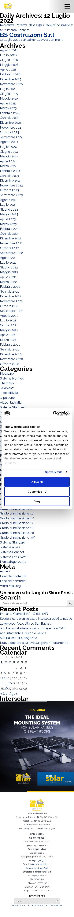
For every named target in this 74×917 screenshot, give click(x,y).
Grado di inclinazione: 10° (17, 513)
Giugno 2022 (9, 267)
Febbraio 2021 (10, 344)
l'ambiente (7, 388)
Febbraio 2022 (10, 286)
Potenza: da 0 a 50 (29, 25)
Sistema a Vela (10, 547)
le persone (7, 397)
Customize (35, 491)
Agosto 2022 (9, 258)
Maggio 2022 (9, 272)
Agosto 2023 (9, 200)
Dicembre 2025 (10, 79)
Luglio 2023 (8, 204)
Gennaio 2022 (9, 291)
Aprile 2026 (8, 69)
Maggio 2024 (9, 156)
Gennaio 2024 (10, 176)
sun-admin (28, 39)
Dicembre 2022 (10, 238)
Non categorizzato (13, 562)
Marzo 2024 (8, 166)
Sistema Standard (12, 407)
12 (5, 678)
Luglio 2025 (8, 89)
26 (6, 688)
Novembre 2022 (11, 243)
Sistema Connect (17, 30)
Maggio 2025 (9, 98)
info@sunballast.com (40, 864)
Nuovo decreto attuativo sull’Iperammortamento (34, 643)
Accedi (5, 571)
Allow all (37, 481)
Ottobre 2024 (9, 132)
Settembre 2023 (11, 195)
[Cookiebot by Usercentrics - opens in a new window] (53, 413)
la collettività (9, 393)
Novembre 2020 (11, 359)
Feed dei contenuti (13, 576)
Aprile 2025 (8, 103)
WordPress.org (10, 586)
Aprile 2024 (8, 161)
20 (10, 683)
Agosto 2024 (9, 142)
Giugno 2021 (8, 325)
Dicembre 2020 (11, 354)
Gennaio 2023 (9, 233)
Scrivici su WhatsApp (37, 868)
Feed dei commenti (13, 581)
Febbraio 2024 (10, 171)
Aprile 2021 (7, 335)
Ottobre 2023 (9, 190)
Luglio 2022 (8, 262)
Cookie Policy (39, 905)
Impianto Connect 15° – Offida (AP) (24, 614)
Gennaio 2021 (9, 349)
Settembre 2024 (11, 137)
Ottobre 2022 (9, 248)
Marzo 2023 (8, 224)
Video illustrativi (11, 402)
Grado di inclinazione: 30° (17, 537)
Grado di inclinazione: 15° (17, 528)
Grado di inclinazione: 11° (17, 518)
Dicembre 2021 (10, 296)
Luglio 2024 (8, 147)
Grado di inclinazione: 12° (17, 523)
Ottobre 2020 (9, 364)
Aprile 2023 (8, 219)
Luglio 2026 (8, 55)
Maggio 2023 (9, 214)
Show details (53, 471)
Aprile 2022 (8, 277)
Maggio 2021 (9, 330)
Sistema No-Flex (12, 378)
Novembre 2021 (11, 301)
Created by (55, 905)
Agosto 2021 (9, 315)
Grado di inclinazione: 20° (17, 533)
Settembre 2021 (11, 311)
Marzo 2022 (8, 282)
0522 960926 (39, 860)
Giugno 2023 (9, 209)
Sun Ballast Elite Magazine (18, 638)
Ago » (13, 693)
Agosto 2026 (9, 50)
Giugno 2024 (9, 151)
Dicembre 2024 (11, 122)
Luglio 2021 (8, 320)
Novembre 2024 (11, 127)
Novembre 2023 (11, 185)
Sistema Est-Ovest (13, 557)
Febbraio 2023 (10, 229)
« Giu (3, 693)
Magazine (7, 373)
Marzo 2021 (8, 340)
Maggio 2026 (9, 65)
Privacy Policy (20, 905)
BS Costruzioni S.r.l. (28, 34)
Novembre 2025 (11, 84)
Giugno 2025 (9, 94)
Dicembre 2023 (10, 180)
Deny (37, 501)
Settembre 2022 (11, 253)
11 (1, 678)
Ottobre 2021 (9, 306)
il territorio (7, 383)
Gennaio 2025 (9, 118)
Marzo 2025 (8, 108)
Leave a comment (50, 39)
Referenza (7, 25)
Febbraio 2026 (10, 74)
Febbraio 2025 (10, 113)
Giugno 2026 (9, 60)
